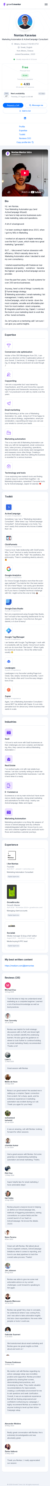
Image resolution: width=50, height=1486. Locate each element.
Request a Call (13, 105)
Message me (37, 105)
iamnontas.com (28, 869)
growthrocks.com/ (35, 907)
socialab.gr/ (31, 938)
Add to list (26, 111)
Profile (22, 126)
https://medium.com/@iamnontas (19, 965)
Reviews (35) (25, 138)
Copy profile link (24, 142)
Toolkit (22, 134)
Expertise (23, 130)
